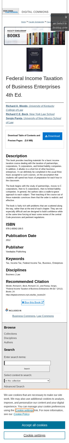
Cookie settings (24, 410)
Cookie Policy (22, 414)
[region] (34, 416)
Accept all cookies (34, 425)
